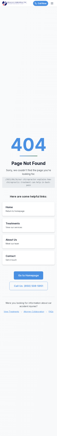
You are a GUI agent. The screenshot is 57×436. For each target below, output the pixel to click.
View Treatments (11, 311)
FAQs (51, 311)
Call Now (42, 3)
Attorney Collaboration (34, 311)
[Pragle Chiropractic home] (14, 3)
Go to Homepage (28, 275)
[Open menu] (52, 3)
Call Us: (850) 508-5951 (28, 285)
